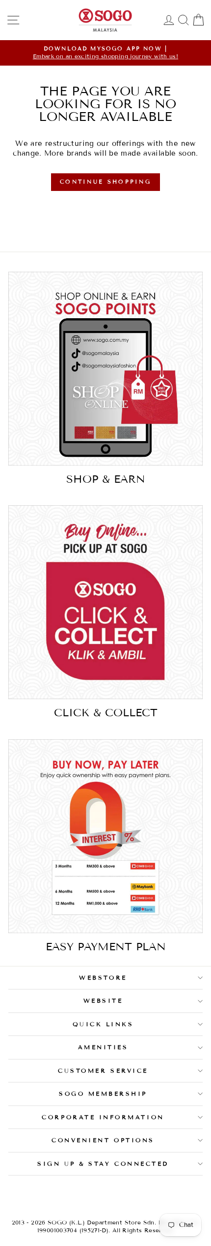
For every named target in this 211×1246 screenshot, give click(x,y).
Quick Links (103, 1024)
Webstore (103, 977)
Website (103, 1000)
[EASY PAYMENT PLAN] (105, 836)
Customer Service (103, 1070)
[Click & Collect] (105, 602)
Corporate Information (103, 1117)
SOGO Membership (103, 1093)
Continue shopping (105, 181)
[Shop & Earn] (105, 369)
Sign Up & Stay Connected (103, 1163)
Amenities (103, 1047)
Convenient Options (103, 1140)
